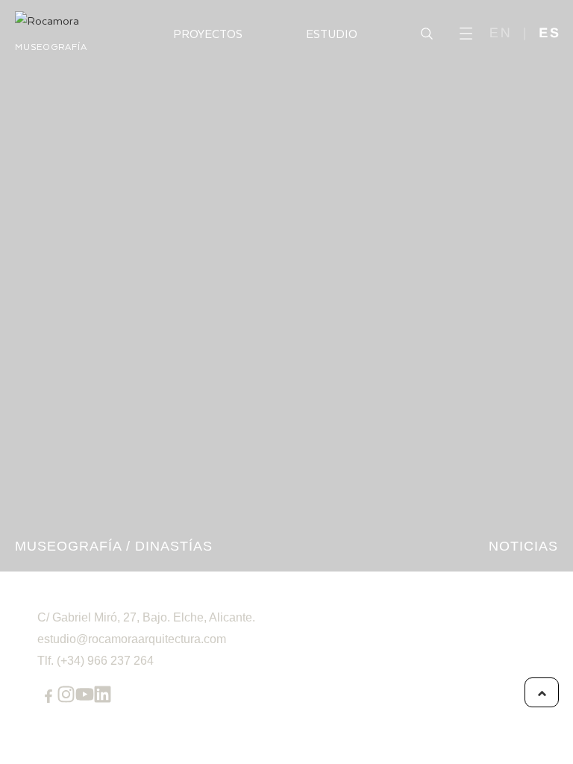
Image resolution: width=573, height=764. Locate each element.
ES (550, 33)
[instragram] (66, 694)
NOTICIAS (523, 546)
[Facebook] (48, 696)
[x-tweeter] (84, 694)
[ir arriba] (542, 692)
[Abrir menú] (466, 34)
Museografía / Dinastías (114, 546)
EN (501, 33)
